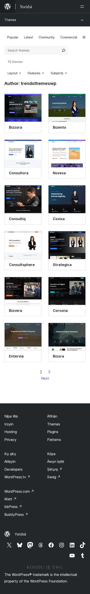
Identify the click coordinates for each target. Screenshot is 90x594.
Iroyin (8, 424)
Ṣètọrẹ (54, 469)
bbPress (13, 506)
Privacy (10, 439)
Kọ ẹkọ (10, 454)
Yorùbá (20, 534)
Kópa (51, 454)
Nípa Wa (11, 416)
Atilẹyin (10, 461)
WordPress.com (19, 491)
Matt (10, 499)
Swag (54, 477)
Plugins (52, 432)
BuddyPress (16, 514)
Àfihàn (52, 416)
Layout (12, 73)
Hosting (10, 432)
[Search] (63, 50)
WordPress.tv (17, 477)
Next (45, 378)
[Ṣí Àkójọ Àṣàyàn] (83, 6)
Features (34, 73)
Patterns (54, 439)
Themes (10, 20)
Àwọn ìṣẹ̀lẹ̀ (55, 461)
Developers (13, 469)
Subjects (57, 73)
